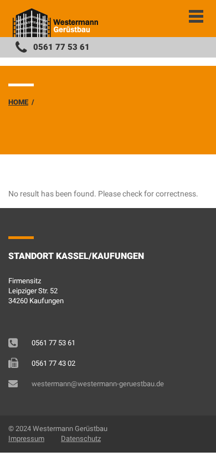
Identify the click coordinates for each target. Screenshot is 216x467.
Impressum (26, 438)
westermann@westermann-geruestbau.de (98, 384)
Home (18, 102)
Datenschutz (81, 438)
